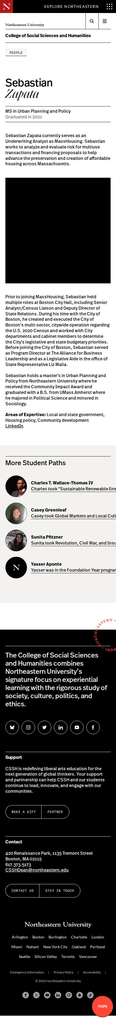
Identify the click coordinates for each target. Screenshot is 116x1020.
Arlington (20, 937)
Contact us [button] (23, 891)
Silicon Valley (46, 956)
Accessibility (92, 972)
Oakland (79, 946)
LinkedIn (14, 426)
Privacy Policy (63, 972)
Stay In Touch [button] (59, 891)
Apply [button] (102, 1006)
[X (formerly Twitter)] (36, 995)
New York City (55, 946)
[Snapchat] (79, 995)
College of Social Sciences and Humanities (48, 36)
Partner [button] (55, 812)
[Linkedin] (58, 995)
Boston (38, 937)
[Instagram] (69, 995)
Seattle (24, 956)
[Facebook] (25, 995)
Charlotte (79, 937)
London (97, 937)
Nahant (32, 946)
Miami (16, 946)
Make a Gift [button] (24, 812)
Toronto (68, 956)
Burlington (58, 937)
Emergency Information (27, 972)
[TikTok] (90, 995)
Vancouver (88, 956)
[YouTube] (47, 995)
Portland (97, 946)
